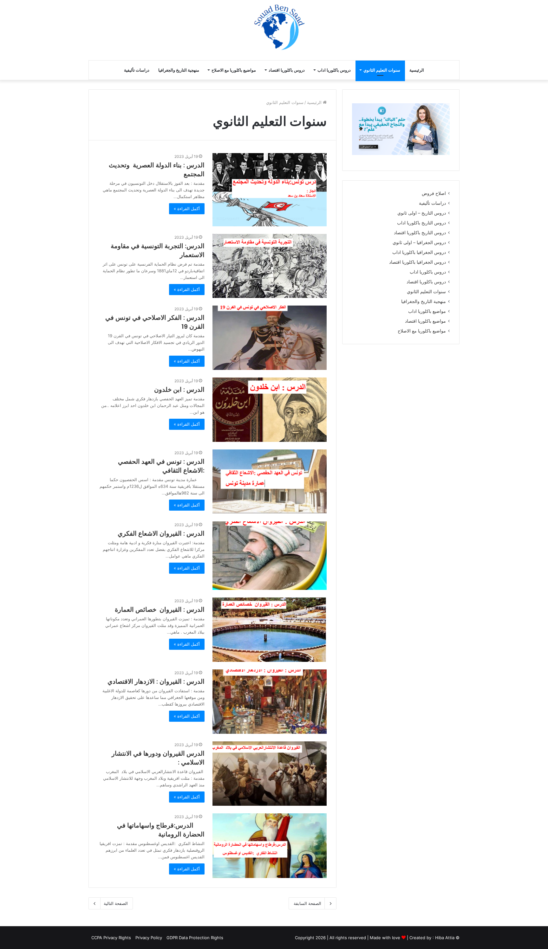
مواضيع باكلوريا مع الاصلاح (234, 70)
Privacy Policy (148, 937)
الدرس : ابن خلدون (179, 389)
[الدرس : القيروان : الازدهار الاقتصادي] (269, 701)
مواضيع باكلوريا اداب (427, 311)
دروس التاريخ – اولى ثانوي (421, 213)
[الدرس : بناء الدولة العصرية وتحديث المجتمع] (269, 190)
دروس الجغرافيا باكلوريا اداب (419, 252)
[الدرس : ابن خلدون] (269, 410)
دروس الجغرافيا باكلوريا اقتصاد (417, 262)
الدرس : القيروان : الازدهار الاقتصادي (156, 681)
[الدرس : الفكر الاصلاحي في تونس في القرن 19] (269, 338)
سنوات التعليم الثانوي (381, 70)
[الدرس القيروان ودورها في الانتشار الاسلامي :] (269, 773)
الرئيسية (416, 70)
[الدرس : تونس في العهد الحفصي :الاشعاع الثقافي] (269, 481)
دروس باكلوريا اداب (334, 70)
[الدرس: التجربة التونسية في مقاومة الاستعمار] (269, 266)
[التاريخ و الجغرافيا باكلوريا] (385, 29)
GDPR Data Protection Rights (194, 937)
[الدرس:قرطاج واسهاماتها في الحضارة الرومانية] (269, 845)
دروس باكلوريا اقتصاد (287, 70)
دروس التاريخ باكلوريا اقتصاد (420, 232)
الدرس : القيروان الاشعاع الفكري (161, 533)
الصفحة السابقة (307, 903)
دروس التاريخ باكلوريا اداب (421, 222)
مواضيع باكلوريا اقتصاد (425, 321)
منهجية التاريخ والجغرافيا (178, 70)
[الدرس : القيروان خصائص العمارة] (269, 629)
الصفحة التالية (116, 903)
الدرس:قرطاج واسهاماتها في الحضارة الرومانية (161, 830)
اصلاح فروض (434, 193)
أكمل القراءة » (187, 208)
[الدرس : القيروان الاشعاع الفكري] (269, 555)
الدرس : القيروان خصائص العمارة (160, 609)
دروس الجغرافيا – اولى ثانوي (419, 242)
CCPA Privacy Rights (110, 937)
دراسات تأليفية (136, 70)
